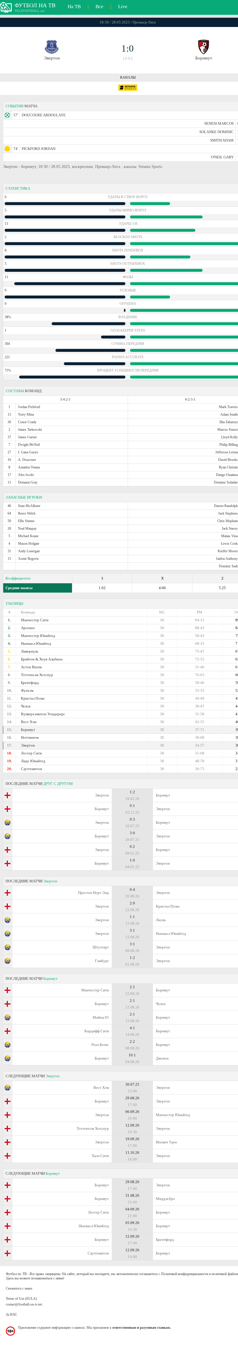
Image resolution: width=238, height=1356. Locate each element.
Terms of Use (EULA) (21, 1299)
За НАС (11, 1314)
